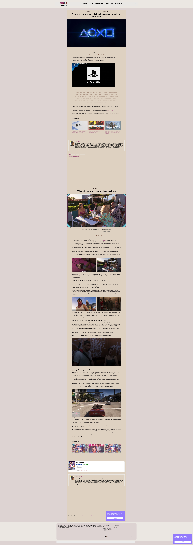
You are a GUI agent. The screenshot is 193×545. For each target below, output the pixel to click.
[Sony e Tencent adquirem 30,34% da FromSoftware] (96, 125)
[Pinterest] (94, 55)
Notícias (94, 11)
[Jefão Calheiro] (72, 145)
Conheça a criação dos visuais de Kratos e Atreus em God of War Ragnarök (112, 132)
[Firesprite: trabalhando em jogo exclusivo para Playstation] (80, 125)
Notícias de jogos (103, 11)
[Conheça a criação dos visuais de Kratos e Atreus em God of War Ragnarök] (113, 125)
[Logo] (63, 4)
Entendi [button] (182, 541)
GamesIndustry (102, 102)
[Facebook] (90, 55)
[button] (135, 4)
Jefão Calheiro (97, 51)
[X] (92, 55)
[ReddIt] (101, 55)
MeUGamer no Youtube (79, 89)
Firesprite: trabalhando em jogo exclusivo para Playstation (79, 131)
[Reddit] (131, 537)
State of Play (110, 110)
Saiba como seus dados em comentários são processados (89, 180)
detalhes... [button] (176, 538)
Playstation (88, 11)
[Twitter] (126, 537)
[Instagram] (77, 149)
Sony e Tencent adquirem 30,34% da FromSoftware (96, 131)
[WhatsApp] (96, 55)
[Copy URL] (103, 55)
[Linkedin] (99, 55)
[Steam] (134, 537)
